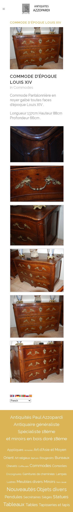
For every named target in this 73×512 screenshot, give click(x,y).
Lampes (61, 474)
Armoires (28, 450)
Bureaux (62, 457)
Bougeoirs (47, 458)
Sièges (47, 497)
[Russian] (27, 395)
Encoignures (13, 474)
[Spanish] (30, 395)
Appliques (15, 450)
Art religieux (22, 458)
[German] (17, 395)
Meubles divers (30, 481)
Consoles (59, 466)
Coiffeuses (23, 466)
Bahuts (34, 458)
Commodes (23, 87)
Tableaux (13, 504)
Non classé (61, 482)
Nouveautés (21, 489)
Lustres (11, 481)
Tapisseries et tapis (54, 505)
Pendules (13, 496)
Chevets (11, 466)
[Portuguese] (24, 395)
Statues (60, 496)
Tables (32, 504)
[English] (11, 395)
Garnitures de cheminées (39, 474)
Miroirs (49, 481)
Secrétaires (32, 497)
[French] (14, 395)
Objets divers (52, 489)
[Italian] (21, 395)
